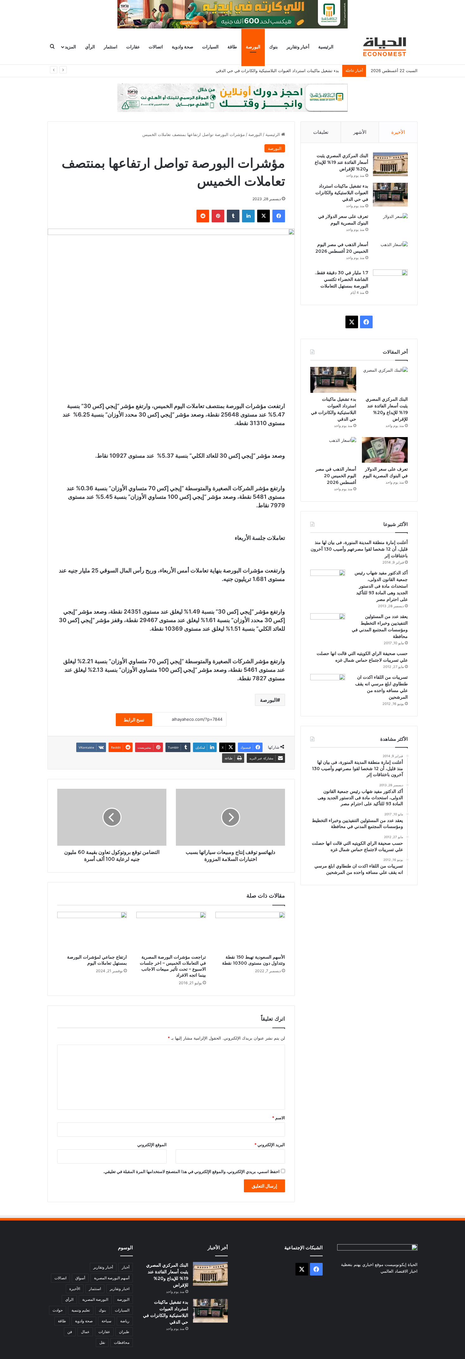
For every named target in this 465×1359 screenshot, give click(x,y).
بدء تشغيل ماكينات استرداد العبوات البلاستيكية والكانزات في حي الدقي (341, 192)
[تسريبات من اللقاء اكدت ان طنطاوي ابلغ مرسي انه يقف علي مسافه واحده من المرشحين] (327, 686)
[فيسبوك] (278, 216)
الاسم (278, 1117)
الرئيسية (325, 46)
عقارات (133, 46)
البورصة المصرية (95, 1299)
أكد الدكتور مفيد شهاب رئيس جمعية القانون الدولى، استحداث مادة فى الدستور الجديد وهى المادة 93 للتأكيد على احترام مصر (381, 586)
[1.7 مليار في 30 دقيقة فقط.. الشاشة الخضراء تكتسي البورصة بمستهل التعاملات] (390, 281)
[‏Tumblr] (233, 216)
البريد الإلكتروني (269, 1144)
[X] (263, 216)
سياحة (106, 1321)
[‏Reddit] (202, 216)
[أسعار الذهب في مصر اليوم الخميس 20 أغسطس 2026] (390, 253)
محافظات (121, 1342)
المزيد (70, 46)
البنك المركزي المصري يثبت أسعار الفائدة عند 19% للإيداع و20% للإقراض (341, 162)
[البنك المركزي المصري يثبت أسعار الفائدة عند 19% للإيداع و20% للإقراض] (390, 164)
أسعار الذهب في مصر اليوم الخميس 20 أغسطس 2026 (335, 475)
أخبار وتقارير (298, 46)
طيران (124, 1331)
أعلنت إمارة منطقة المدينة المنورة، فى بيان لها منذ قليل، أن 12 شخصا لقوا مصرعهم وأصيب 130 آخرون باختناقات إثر (359, 549)
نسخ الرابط (134, 719)
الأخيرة (398, 132)
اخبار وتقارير (119, 1288)
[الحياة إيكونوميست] (386, 46)
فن (69, 1331)
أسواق (80, 1278)
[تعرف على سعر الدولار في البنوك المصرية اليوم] (390, 225)
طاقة (232, 46)
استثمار (110, 46)
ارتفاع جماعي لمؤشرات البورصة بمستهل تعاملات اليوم (97, 960)
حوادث (58, 1310)
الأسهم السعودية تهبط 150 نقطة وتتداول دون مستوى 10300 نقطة (253, 960)
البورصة (253, 46)
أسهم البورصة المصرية (111, 1278)
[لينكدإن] (248, 216)
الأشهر (359, 132)
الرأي (90, 46)
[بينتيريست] (218, 216)
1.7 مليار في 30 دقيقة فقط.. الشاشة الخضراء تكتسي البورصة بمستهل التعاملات (341, 279)
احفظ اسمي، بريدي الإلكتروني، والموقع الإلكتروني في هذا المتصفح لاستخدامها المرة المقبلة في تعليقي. (191, 1171)
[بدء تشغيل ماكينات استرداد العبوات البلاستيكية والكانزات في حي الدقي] (390, 195)
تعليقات (320, 132)
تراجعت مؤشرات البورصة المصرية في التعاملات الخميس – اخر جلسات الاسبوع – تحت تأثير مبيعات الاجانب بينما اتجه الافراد (173, 966)
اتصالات (156, 46)
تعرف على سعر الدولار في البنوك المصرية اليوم (297, 70)
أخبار (125, 1267)
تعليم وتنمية (80, 1310)
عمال (85, 1331)
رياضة (124, 1321)
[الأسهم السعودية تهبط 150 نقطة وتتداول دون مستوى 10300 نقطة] (250, 931)
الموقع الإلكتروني (152, 1144)
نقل (102, 1342)
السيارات (210, 46)
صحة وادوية (182, 46)
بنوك (273, 46)
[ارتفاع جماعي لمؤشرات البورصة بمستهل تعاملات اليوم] (92, 931)
